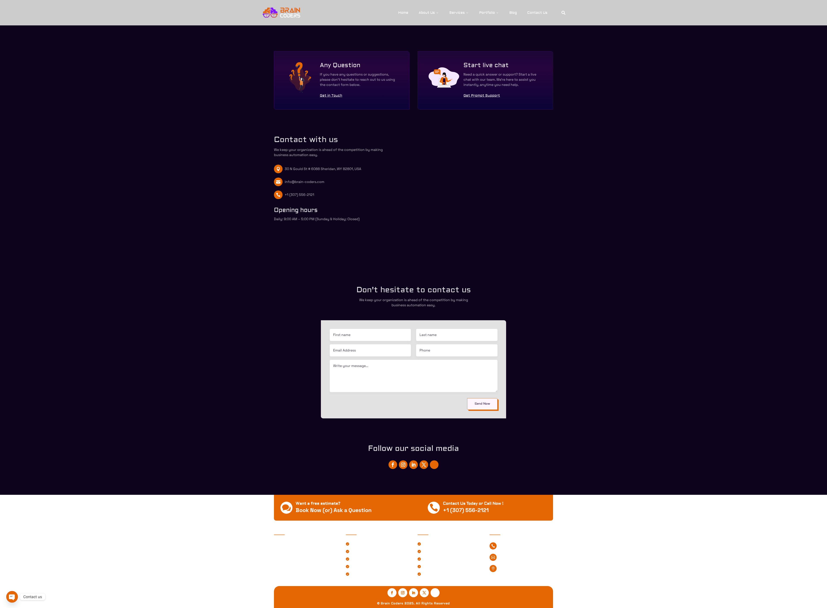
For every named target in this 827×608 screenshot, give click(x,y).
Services (459, 13)
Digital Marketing (365, 574)
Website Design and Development (378, 544)
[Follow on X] (424, 464)
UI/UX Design (361, 559)
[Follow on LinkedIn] (413, 464)
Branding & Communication (373, 567)
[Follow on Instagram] (403, 464)
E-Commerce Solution (369, 552)
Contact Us (537, 13)
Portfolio (489, 13)
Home (403, 13)
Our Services (433, 552)
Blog (513, 13)
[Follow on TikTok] (434, 464)
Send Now (482, 404)
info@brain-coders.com (304, 181)
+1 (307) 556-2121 (299, 194)
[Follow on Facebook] (393, 464)
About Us (429, 13)
